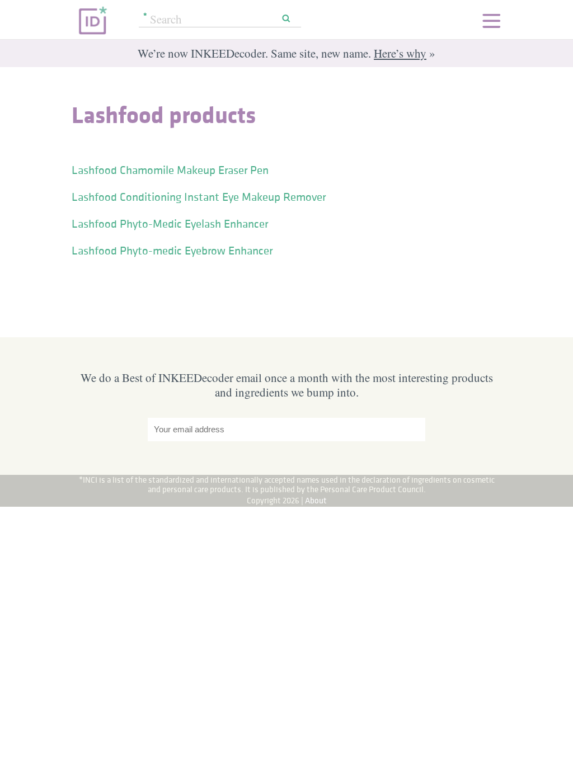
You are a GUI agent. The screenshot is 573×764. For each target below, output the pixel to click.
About (316, 500)
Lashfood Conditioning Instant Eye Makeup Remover (199, 197)
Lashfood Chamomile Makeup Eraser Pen (170, 170)
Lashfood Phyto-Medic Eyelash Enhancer (170, 223)
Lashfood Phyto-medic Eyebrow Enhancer (172, 250)
